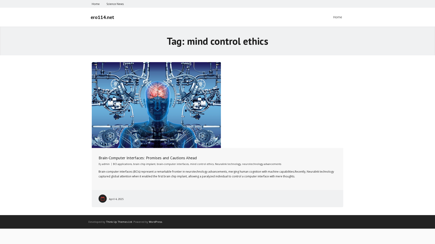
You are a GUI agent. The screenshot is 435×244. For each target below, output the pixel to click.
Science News (115, 4)
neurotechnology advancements (261, 164)
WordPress (155, 221)
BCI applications (122, 164)
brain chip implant (144, 164)
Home (96, 4)
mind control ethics (202, 164)
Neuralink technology (228, 164)
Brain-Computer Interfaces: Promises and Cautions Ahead (148, 157)
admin (106, 164)
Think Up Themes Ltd (119, 221)
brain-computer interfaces (173, 164)
